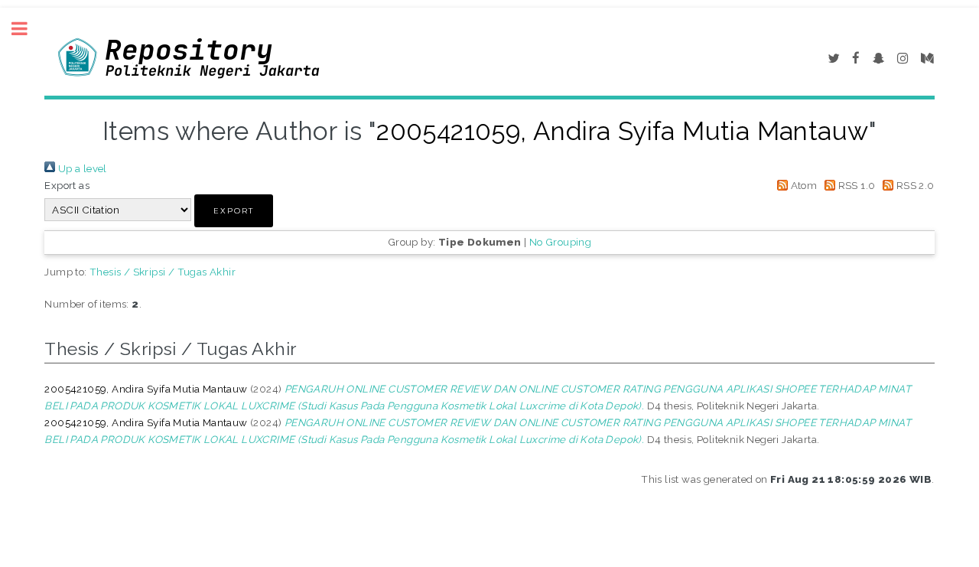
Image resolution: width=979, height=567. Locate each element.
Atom (802, 185)
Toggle (27, 28)
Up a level (80, 168)
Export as (66, 185)
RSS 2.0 (913, 185)
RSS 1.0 (855, 185)
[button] (233, 210)
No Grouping (560, 242)
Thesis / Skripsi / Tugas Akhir (162, 272)
